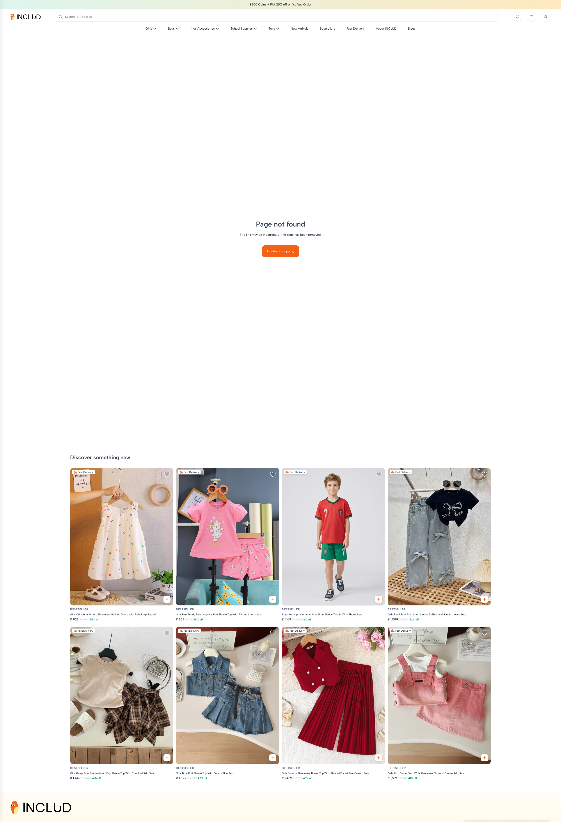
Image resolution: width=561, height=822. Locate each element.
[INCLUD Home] (26, 17)
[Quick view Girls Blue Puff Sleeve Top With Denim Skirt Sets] (272, 757)
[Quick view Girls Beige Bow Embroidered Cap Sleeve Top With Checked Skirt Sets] (166, 757)
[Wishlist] (517, 17)
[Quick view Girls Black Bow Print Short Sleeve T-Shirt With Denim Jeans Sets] (484, 599)
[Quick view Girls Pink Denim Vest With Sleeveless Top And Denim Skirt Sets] (484, 757)
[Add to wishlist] (167, 474)
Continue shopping (280, 251)
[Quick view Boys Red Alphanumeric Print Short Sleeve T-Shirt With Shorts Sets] (378, 599)
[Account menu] (545, 17)
